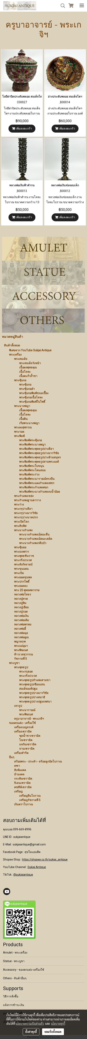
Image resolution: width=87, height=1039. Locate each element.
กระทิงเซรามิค (23, 778)
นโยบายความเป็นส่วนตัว (30, 1023)
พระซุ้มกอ (20, 380)
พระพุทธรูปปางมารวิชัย (33, 693)
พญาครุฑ (20, 641)
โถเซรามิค (25, 740)
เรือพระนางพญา (29, 423)
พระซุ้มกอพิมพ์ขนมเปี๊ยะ (34, 393)
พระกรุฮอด (26, 671)
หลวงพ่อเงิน (21, 615)
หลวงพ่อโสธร (22, 594)
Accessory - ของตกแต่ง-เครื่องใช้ (23, 969)
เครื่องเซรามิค (23, 731)
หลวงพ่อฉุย (21, 633)
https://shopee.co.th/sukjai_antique (45, 859)
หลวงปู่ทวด (21, 598)
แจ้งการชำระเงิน (13, 1005)
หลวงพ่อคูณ (21, 637)
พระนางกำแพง (23, 530)
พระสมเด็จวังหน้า (30, 363)
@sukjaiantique (23, 874)
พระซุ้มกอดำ (27, 388)
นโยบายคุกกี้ (58, 1023)
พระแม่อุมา (21, 645)
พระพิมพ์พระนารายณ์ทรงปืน (37, 478)
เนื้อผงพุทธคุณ (28, 367)
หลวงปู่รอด (21, 611)
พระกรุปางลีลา (23, 508)
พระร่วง (19, 504)
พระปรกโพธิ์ (22, 581)
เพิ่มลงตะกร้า (23, 128)
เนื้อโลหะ (25, 371)
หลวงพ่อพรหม (22, 624)
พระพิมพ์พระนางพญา (32, 444)
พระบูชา (14, 663)
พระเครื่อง (15, 354)
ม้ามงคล (19, 774)
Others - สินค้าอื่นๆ (15, 978)
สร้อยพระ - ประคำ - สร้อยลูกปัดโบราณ (38, 761)
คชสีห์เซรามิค (23, 787)
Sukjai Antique (37, 867)
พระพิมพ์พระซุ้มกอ (30, 440)
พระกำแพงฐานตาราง (27, 500)
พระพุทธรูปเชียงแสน (32, 684)
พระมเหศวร (21, 551)
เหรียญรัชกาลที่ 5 (29, 800)
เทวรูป (18, 705)
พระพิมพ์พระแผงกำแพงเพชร (36, 483)
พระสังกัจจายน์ (23, 564)
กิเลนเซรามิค (22, 782)
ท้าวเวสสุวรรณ (23, 654)
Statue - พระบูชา (13, 961)
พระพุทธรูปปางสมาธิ (32, 697)
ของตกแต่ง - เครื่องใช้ (22, 722)
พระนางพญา (22, 406)
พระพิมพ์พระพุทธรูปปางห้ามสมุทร (40, 457)
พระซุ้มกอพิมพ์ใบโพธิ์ (32, 401)
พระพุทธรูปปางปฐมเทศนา (35, 701)
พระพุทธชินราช (24, 555)
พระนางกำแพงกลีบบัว (32, 543)
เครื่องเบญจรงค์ (23, 727)
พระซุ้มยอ (20, 547)
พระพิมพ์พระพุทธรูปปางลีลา (36, 448)
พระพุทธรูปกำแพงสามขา (34, 680)
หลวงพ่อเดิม (21, 620)
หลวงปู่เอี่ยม (21, 607)
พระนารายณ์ (27, 710)
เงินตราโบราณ (23, 804)
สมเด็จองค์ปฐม (28, 688)
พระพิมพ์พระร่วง (29, 474)
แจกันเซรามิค (27, 744)
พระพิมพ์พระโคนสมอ (32, 470)
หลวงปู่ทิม (20, 603)
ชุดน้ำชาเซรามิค (29, 735)
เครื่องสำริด (21, 752)
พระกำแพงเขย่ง (24, 495)
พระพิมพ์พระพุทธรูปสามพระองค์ (39, 461)
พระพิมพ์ (19, 436)
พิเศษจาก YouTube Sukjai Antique (30, 350)
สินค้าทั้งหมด (12, 345)
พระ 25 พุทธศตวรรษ (26, 590)
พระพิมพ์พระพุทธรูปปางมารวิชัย (39, 453)
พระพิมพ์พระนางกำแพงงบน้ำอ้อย (39, 491)
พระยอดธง (21, 585)
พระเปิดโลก (21, 521)
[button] (61, 5)
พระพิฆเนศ (21, 650)
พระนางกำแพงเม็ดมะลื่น (34, 534)
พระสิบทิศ (20, 525)
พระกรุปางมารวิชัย (26, 513)
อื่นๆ (11, 757)
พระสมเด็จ (20, 358)
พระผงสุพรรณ (23, 427)
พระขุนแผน (21, 568)
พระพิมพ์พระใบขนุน (31, 465)
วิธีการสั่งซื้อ (10, 996)
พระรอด (19, 431)
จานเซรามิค (26, 748)
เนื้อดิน (23, 418)
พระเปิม (19, 573)
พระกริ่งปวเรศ (23, 560)
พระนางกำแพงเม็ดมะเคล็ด (35, 538)
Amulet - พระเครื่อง (15, 952)
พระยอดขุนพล (23, 577)
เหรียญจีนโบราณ (30, 795)
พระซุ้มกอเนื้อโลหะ (31, 397)
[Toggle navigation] (81, 5)
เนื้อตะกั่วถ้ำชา (28, 376)
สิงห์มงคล (20, 770)
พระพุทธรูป (21, 667)
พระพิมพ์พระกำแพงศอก (33, 487)
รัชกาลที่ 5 (20, 658)
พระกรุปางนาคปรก (26, 517)
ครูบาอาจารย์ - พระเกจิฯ (29, 718)
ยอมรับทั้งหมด (53, 1031)
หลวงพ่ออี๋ (20, 628)
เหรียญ (18, 791)
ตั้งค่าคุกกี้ (31, 1031)
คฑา (17, 765)
